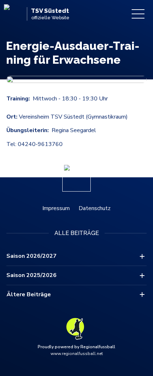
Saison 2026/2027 (31, 256)
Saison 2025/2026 (31, 275)
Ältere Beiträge (28, 294)
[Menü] (138, 14)
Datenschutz (95, 208)
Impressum (56, 208)
